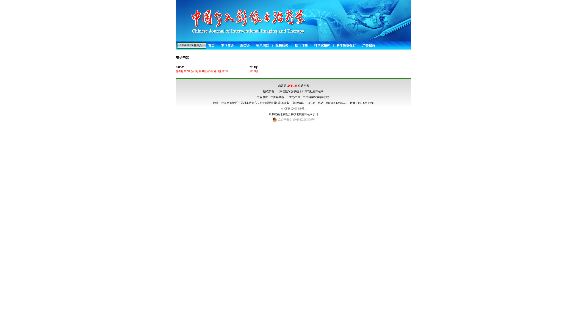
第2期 (187, 71)
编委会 (245, 45)
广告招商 (368, 45)
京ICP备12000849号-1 (294, 108)
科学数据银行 (346, 45)
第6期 (217, 71)
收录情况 (262, 45)
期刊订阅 (301, 45)
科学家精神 (322, 45)
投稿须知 (282, 45)
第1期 (179, 71)
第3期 (194, 71)
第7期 (225, 71)
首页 (211, 45)
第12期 (253, 71)
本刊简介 (227, 45)
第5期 (209, 71)
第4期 (202, 71)
